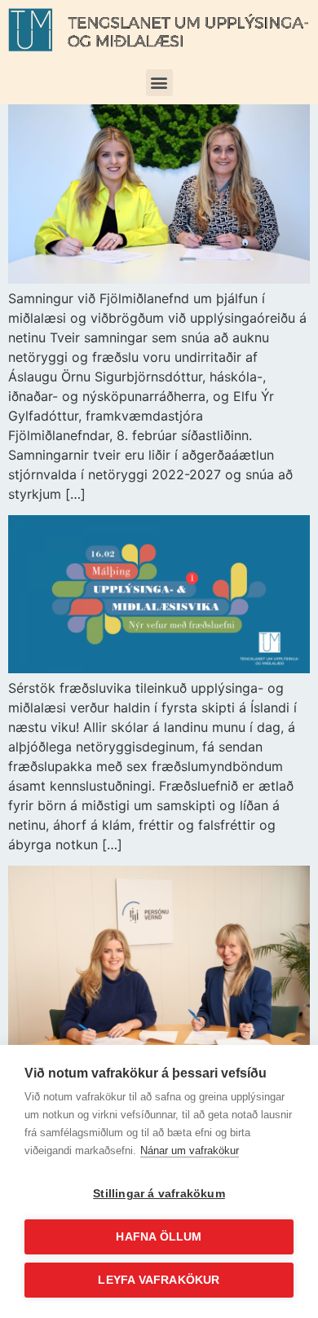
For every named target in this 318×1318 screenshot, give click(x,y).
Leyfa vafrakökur (158, 1280)
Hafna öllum (158, 1237)
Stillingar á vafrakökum (159, 1194)
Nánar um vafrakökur (189, 1150)
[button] (159, 82)
